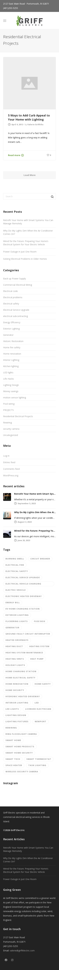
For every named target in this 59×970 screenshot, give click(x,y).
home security (15, 690)
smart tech (13, 759)
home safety (43, 683)
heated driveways (17, 640)
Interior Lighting (11, 359)
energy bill (13, 602)
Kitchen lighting (11, 366)
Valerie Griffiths (35, 124)
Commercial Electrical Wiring (17, 284)
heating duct (14, 646)
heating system (39, 646)
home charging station (21, 671)
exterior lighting (17, 615)
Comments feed (11, 468)
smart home (13, 740)
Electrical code (10, 291)
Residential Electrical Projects (18, 416)
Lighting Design (11, 384)
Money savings (10, 391)
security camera (11, 428)
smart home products (20, 746)
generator (12, 627)
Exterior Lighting (11, 328)
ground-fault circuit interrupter (28, 633)
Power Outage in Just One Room (20, 251)
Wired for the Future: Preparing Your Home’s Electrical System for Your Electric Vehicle (25, 243)
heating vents (15, 658)
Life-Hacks (8, 378)
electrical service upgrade (23, 577)
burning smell (15, 558)
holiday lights (15, 665)
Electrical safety (11, 303)
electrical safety (17, 571)
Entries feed (9, 462)
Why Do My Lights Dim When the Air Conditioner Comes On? (28, 232)
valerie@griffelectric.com (22, 950)
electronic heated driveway (24, 596)
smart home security (19, 752)
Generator (8, 334)
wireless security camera (22, 771)
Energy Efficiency (11, 322)
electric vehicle (16, 590)
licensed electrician (38, 709)
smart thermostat (38, 759)
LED (37, 702)
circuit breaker (40, 558)
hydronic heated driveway (23, 696)
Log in (6, 455)
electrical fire (15, 564)
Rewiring (7, 422)
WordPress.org (10, 475)
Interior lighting (17, 702)
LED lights (8, 372)
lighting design (16, 715)
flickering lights (17, 621)
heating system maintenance (24, 652)
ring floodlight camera (21, 734)
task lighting (37, 765)
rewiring (11, 727)
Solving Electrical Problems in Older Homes (25, 258)
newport (40, 721)
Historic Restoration (13, 341)
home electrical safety (20, 677)
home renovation (17, 683)
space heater (14, 765)
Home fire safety (11, 347)
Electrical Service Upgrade (16, 309)
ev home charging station (23, 608)
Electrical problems (12, 297)
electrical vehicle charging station (23, 584)
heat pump (37, 658)
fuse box (39, 621)
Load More (30, 175)
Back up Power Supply (14, 278)
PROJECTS (8, 410)
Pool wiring (8, 403)
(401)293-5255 (10, 8)
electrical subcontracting (15, 316)
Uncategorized (10, 435)
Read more (14, 155)
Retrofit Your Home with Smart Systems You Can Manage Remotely (28, 222)
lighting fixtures (17, 721)
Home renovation (12, 353)
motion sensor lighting (14, 397)
